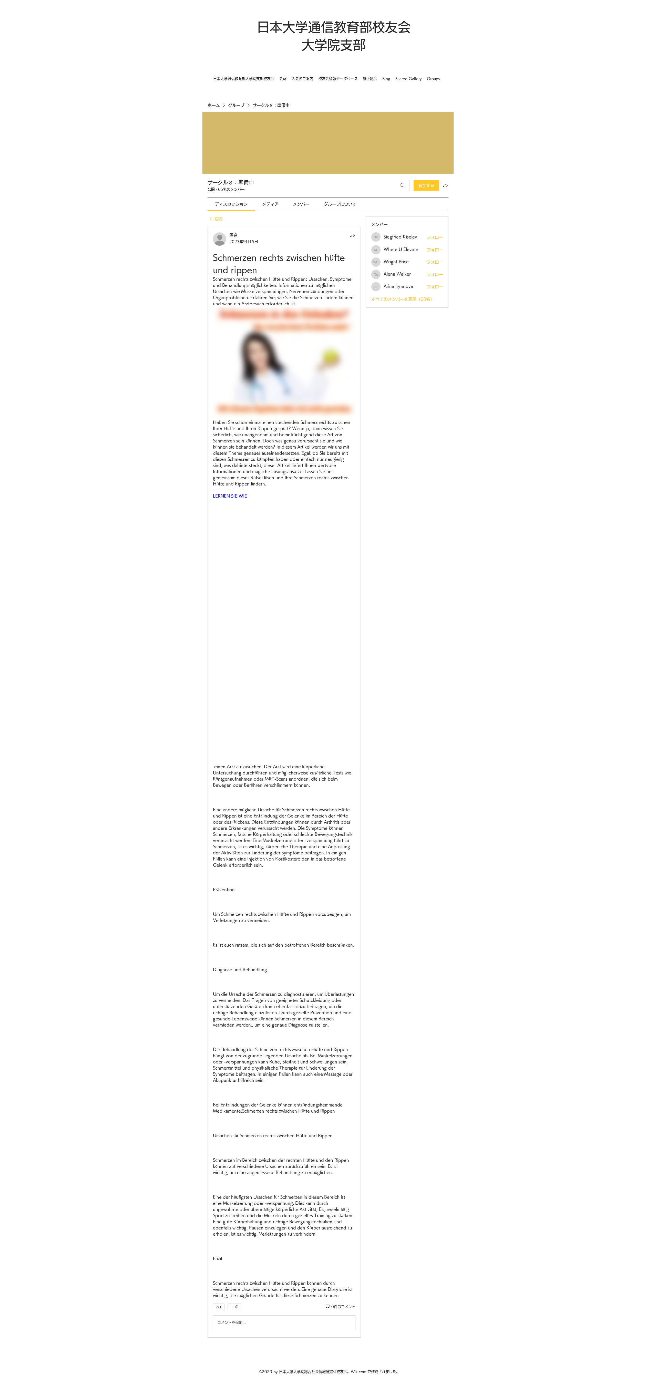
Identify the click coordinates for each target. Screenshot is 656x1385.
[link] (231, 204)
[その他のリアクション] (234, 1307)
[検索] (402, 185)
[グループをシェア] (445, 185)
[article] (284, 782)
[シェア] (352, 235)
